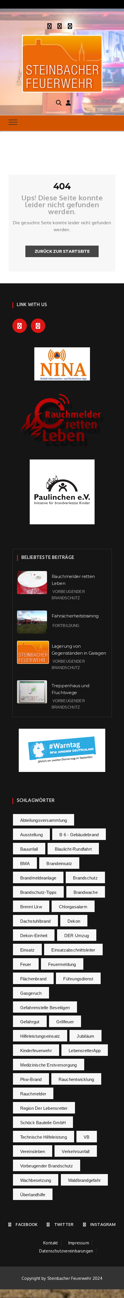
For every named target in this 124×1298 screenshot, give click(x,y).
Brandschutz (85, 877)
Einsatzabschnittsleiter (73, 949)
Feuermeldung (62, 964)
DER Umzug (76, 935)
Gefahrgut (30, 1021)
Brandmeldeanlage (38, 877)
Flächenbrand (33, 978)
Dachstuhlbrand (35, 921)
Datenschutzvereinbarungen (66, 1250)
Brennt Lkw (31, 906)
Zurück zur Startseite (62, 251)
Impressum (78, 1242)
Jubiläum (85, 1036)
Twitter (64, 1224)
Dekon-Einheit (34, 935)
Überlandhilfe (33, 1194)
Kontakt (50, 1242)
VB (86, 1137)
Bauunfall (29, 849)
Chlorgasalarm (73, 906)
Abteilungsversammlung (43, 820)
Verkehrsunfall (75, 1151)
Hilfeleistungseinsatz (40, 1036)
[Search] (59, 102)
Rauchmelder (33, 1093)
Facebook (26, 1224)
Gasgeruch (31, 993)
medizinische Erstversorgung (48, 1064)
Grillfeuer (65, 1021)
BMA (25, 863)
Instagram (103, 1224)
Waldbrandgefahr (84, 1180)
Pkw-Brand (31, 1079)
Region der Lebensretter (44, 1108)
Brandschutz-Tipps (38, 892)
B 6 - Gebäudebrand (79, 834)
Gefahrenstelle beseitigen (45, 1007)
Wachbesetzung (35, 1180)
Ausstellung (31, 834)
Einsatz (27, 949)
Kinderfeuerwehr (36, 1050)
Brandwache (86, 892)
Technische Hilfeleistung (43, 1137)
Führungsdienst (78, 978)
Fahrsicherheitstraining (75, 616)
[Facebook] (49, 25)
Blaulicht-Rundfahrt (73, 849)
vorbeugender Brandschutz (46, 1165)
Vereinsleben (32, 1151)
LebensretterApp (85, 1050)
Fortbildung (66, 625)
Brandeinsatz (59, 863)
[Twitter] (59, 25)
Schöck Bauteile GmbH (43, 1122)
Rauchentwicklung (76, 1079)
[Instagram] (70, 25)
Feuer (25, 964)
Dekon (73, 921)
